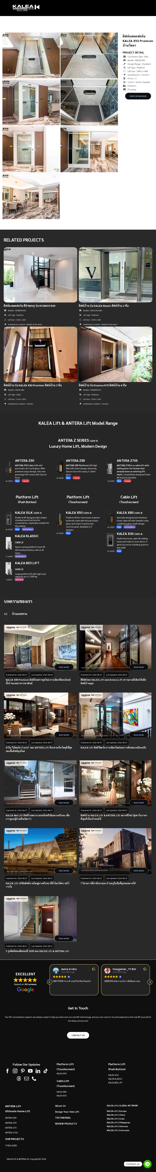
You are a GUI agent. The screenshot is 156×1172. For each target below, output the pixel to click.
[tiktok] (45, 1071)
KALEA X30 (129, 533)
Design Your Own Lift (67, 1111)
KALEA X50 (74, 512)
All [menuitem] (5, 613)
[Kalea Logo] (26, 5)
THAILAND (11, 1145)
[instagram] (15, 1071)
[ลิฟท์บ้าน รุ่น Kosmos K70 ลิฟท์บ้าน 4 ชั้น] (115, 328)
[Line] (147, 1164)
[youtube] (30, 1071)
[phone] (34, 1078)
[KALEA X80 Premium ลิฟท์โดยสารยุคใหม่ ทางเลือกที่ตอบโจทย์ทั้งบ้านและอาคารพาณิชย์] (40, 648)
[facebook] (7, 1071)
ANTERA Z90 (24, 460)
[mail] (26, 1078)
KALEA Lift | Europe (116, 1110)
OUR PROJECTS (14, 1138)
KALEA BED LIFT (115, 1082)
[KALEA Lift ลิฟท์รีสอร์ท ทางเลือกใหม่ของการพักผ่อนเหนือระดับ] (115, 715)
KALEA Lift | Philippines (118, 1122)
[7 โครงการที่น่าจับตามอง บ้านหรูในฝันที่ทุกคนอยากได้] (115, 851)
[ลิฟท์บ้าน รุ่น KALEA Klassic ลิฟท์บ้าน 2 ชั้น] (115, 249)
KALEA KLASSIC (115, 1078)
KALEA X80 (129, 512)
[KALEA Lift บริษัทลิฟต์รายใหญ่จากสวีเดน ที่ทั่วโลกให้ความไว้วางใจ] (40, 851)
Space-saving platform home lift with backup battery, (30, 548)
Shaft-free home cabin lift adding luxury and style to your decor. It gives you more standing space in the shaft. (132, 543)
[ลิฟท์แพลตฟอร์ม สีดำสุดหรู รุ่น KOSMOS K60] (40, 249)
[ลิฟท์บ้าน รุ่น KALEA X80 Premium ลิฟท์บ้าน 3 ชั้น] (40, 328)
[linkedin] (38, 1071)
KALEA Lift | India (115, 1118)
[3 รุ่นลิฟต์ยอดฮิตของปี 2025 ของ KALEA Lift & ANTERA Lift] (40, 919)
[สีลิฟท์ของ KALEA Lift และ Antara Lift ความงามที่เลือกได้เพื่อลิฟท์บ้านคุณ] (115, 648)
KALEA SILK (28, 512)
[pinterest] (22, 1071)
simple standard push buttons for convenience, (32, 521)
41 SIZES (110, 551)
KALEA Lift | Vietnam (117, 1126)
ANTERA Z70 (11, 1127)
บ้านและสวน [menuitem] (19, 613)
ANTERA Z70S (127, 460)
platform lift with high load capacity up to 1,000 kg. (30, 575)
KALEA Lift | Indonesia (118, 1130)
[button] (150, 982)
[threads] (19, 1078)
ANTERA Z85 (75, 460)
